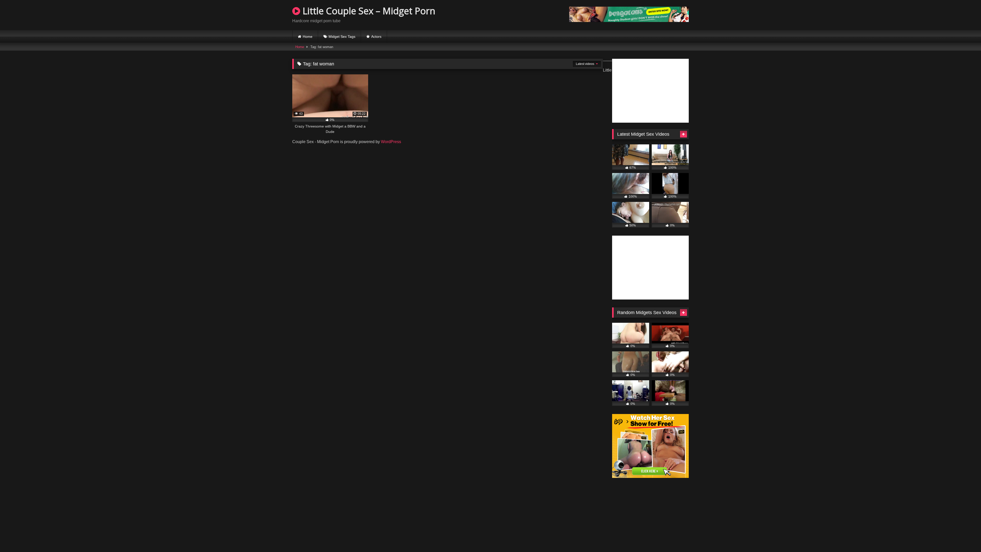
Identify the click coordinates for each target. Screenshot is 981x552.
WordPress (391, 142)
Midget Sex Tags (342, 36)
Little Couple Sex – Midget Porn (367, 11)
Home (307, 36)
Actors (376, 36)
